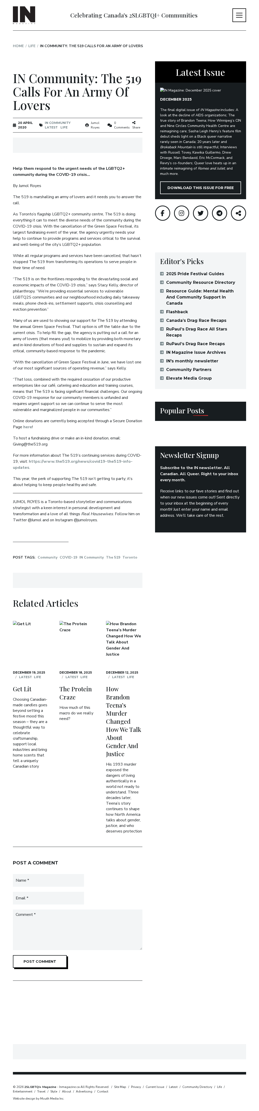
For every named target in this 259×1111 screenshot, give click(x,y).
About (66, 1091)
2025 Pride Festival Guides (195, 273)
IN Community (58, 123)
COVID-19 (68, 557)
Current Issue (155, 1087)
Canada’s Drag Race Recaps (196, 320)
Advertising (84, 1091)
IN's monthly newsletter (192, 361)
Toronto (129, 557)
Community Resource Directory (200, 282)
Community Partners (188, 369)
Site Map (120, 1087)
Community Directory (197, 1087)
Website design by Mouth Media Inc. (38, 1099)
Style (53, 1091)
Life (31, 46)
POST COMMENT (40, 961)
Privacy (136, 1087)
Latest (51, 127)
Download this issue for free (200, 188)
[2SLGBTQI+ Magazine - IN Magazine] (24, 15)
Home (18, 46)
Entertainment (22, 1091)
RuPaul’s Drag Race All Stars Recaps (196, 332)
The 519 (113, 557)
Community (47, 557)
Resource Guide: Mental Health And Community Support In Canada (200, 297)
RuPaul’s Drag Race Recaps (195, 343)
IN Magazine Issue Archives (196, 352)
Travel (41, 1091)
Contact (102, 1091)
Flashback (177, 311)
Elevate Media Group (189, 378)
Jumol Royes (95, 125)
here (27, 427)
